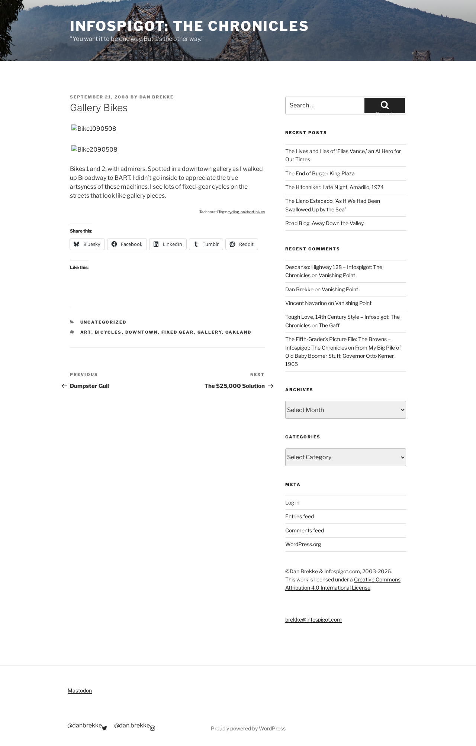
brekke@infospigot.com (313, 619)
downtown (141, 332)
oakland (247, 212)
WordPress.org (303, 544)
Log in (292, 502)
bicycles (108, 332)
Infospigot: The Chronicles (189, 26)
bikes (260, 212)
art (85, 332)
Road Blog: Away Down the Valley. (324, 223)
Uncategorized (103, 322)
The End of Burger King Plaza (320, 173)
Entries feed (299, 516)
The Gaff (329, 325)
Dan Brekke (156, 97)
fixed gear (177, 332)
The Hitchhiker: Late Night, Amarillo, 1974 (334, 187)
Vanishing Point (337, 275)
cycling (233, 212)
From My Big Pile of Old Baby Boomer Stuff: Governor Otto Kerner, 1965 (343, 355)
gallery (209, 332)
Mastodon (80, 690)
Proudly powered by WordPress (248, 728)
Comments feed (304, 530)
